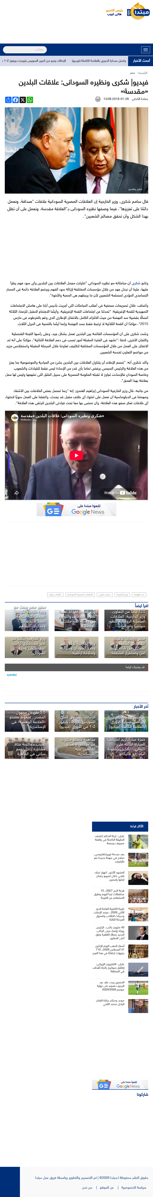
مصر (132, 73)
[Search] (4, 47)
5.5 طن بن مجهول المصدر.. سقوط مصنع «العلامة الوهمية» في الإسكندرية (28, 719)
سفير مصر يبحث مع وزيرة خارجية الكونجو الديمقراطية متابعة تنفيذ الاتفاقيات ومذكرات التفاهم (30, 617)
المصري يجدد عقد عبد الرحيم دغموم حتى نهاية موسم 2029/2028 (110, 986)
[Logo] (112, 11)
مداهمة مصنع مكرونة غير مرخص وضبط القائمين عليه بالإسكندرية (78, 747)
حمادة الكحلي (140, 99)
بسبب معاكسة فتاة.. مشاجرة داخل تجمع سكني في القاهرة (29, 749)
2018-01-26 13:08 (116, 99)
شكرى (136, 283)
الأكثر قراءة (136, 826)
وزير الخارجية (122, 594)
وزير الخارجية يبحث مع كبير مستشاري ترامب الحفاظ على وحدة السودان (29, 646)
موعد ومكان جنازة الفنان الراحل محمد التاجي (110, 1002)
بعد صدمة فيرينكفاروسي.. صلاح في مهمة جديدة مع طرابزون (108, 858)
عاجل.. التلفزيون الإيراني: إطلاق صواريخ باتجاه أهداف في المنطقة (108, 968)
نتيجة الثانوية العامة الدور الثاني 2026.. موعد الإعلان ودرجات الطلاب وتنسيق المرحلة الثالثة (109, 914)
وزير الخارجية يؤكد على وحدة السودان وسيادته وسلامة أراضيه (77, 648)
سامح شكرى (105, 594)
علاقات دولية (55, 594)
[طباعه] (97, 99)
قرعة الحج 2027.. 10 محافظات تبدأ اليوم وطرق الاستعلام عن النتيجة (109, 894)
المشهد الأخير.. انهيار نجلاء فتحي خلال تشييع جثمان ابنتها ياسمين (109, 876)
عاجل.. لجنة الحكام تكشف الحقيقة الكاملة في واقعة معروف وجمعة (109, 840)
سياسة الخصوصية (135, 1188)
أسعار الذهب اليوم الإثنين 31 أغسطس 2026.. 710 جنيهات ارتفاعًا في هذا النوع (108, 949)
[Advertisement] (76, 32)
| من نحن (91, 1188)
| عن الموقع (111, 1188)
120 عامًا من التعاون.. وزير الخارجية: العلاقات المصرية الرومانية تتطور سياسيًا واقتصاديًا (127, 619)
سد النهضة (139, 594)
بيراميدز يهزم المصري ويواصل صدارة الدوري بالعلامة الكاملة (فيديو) (127, 722)
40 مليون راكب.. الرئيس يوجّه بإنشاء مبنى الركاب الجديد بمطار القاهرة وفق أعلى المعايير (110, 933)
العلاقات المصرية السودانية (80, 594)
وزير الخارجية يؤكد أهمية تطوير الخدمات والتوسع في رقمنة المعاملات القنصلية (77, 619)
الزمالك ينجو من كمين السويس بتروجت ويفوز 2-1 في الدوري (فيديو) (77, 722)
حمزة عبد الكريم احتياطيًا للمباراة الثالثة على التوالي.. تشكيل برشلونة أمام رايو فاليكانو (126, 747)
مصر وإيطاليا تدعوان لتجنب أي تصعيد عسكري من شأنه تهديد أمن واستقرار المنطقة (127, 646)
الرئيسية (142, 73)
